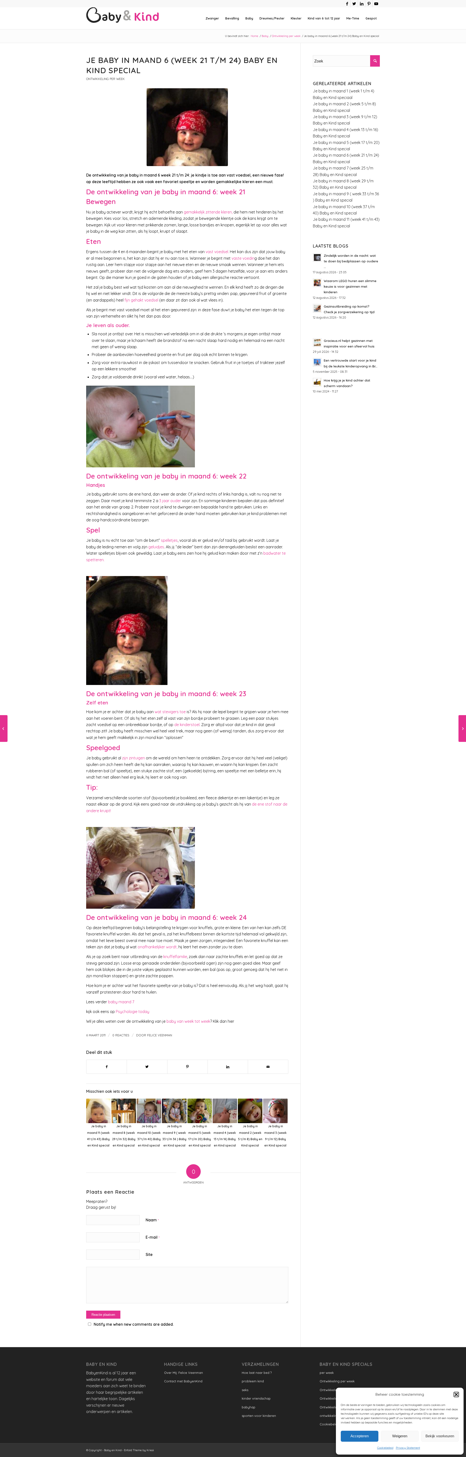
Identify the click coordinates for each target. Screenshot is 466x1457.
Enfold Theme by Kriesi (139, 1450)
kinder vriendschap (256, 1398)
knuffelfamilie (175, 956)
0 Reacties (120, 1035)
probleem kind (253, 1381)
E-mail (152, 1237)
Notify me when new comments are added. (134, 1324)
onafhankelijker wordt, (157, 946)
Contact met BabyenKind (183, 1381)
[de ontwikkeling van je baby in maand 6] (187, 127)
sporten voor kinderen (259, 1416)
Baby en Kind (113, 1450)
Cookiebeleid (385, 1447)
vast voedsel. (218, 251)
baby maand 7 (121, 1001)
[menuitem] (212, 18)
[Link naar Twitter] (354, 3)
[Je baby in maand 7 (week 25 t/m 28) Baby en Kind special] (462, 728)
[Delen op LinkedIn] (228, 1067)
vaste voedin (243, 258)
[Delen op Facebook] (106, 1067)
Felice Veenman (159, 1035)
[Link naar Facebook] (346, 3)
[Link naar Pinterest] (368, 3)
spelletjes (169, 540)
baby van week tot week (188, 1021)
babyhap (248, 1407)
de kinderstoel (187, 724)
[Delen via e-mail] (268, 1067)
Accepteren (359, 1436)
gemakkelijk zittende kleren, (208, 212)
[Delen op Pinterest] (187, 1067)
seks (245, 1390)
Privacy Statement (408, 1447)
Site (149, 1254)
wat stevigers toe (170, 711)
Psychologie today (132, 1011)
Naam (152, 1219)
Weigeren (399, 1436)
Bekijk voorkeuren (439, 1436)
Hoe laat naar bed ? (257, 1373)
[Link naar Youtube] (376, 3)
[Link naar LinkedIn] (361, 3)
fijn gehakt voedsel (141, 300)
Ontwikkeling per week (105, 79)
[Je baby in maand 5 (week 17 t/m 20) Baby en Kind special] (4, 728)
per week (327, 1373)
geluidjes (156, 546)
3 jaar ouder (170, 500)
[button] (456, 1394)
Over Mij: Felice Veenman (183, 1373)
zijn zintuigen (133, 757)
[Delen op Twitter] (147, 1067)
